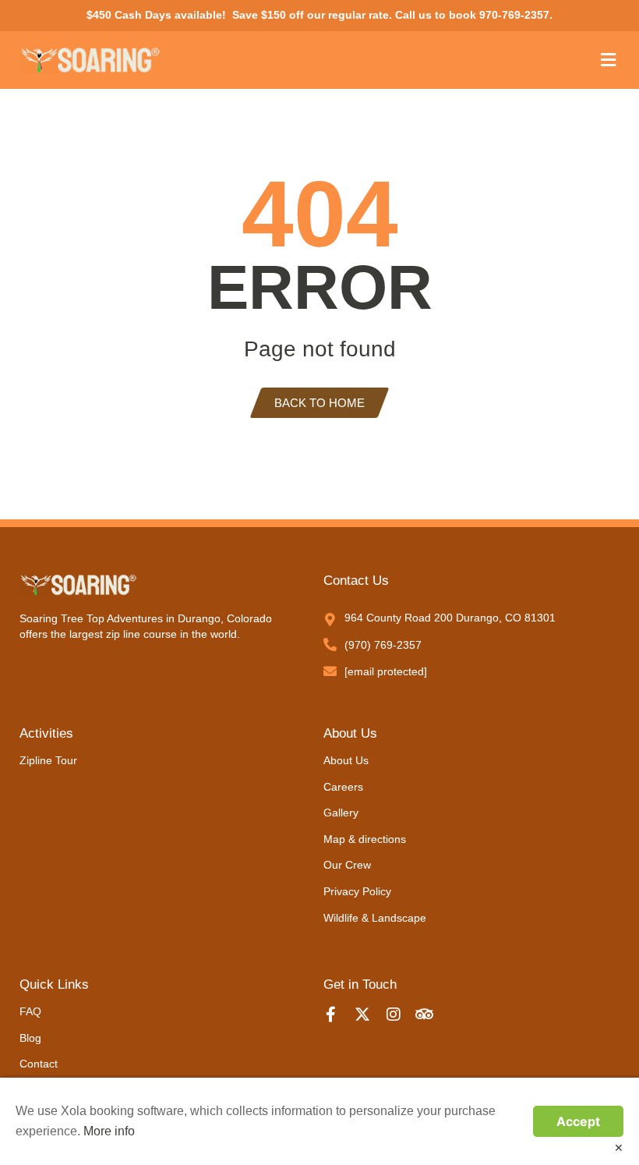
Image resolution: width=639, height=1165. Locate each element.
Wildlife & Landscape (374, 918)
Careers (343, 787)
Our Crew (347, 865)
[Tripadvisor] (432, 1014)
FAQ (30, 1011)
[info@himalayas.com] (330, 671)
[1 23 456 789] (330, 644)
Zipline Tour (48, 760)
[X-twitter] (370, 1014)
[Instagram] (401, 1014)
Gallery (340, 812)
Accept (578, 1121)
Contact (38, 1063)
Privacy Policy (357, 891)
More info (109, 1131)
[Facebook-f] (339, 1014)
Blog (30, 1038)
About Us (346, 760)
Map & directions (364, 839)
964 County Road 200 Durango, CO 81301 (450, 617)
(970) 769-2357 (383, 645)
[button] (608, 60)
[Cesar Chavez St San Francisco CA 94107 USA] (330, 619)
